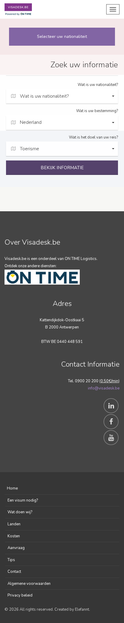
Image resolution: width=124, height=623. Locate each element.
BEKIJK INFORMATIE (62, 168)
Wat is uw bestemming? (97, 111)
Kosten (14, 536)
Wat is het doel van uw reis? (93, 137)
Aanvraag (16, 548)
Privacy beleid (20, 595)
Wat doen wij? (20, 512)
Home (12, 488)
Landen (14, 524)
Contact (14, 571)
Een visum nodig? (23, 500)
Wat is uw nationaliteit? (98, 84)
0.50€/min (109, 381)
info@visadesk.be (103, 388)
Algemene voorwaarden (29, 583)
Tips (11, 560)
